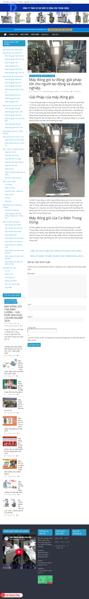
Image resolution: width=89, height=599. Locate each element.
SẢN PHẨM (35, 34)
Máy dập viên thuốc (12, 155)
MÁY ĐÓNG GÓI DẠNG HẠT (12, 53)
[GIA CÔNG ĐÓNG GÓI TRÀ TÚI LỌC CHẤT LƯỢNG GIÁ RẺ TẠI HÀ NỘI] (10, 499)
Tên (30, 304)
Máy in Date (9, 194)
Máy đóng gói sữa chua (13, 115)
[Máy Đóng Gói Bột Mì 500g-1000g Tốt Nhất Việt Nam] (10, 481)
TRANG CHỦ (13, 34)
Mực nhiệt (8, 287)
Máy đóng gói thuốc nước (14, 127)
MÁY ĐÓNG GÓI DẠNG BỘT (13, 50)
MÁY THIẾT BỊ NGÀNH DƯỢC (13, 149)
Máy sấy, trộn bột (11, 165)
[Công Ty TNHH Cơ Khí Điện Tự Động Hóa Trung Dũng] (5, 34)
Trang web (32, 327)
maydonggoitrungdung (52, 91)
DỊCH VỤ (45, 34)
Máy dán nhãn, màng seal (14, 191)
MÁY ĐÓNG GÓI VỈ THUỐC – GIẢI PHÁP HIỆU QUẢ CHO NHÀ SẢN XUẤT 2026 (57, 1)
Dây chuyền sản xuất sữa (14, 228)
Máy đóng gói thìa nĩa (12, 98)
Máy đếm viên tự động (13, 159)
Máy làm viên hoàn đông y (14, 162)
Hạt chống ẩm (10, 277)
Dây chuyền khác (11, 235)
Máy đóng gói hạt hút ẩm (14, 69)
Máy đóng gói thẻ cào (12, 95)
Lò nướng (8, 184)
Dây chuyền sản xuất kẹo (14, 241)
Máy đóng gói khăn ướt (13, 86)
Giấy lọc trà (9, 274)
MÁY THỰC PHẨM (9, 182)
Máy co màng (10, 188)
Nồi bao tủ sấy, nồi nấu (13, 178)
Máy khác (8, 201)
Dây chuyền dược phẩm (13, 231)
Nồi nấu (7, 198)
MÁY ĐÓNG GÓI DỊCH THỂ (12, 105)
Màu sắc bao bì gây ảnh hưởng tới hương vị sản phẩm (55, 250)
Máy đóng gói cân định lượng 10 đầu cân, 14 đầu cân (14, 215)
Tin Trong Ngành (35, 76)
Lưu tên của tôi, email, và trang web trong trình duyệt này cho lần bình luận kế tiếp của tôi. (56, 339)
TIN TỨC (55, 34)
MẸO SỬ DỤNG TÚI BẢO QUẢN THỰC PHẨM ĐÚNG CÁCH (57, 256)
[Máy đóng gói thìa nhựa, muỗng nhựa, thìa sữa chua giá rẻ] (10, 380)
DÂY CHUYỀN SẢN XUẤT (11, 222)
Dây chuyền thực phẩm (13, 225)
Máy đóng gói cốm (11, 62)
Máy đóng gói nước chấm (14, 112)
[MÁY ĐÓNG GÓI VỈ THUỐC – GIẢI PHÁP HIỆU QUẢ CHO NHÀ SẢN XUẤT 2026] (10, 360)
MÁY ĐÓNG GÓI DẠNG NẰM (13, 76)
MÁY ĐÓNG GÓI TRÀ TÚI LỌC (13, 137)
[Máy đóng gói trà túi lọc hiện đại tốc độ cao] (10, 399)
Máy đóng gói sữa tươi (13, 124)
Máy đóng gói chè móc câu (14, 59)
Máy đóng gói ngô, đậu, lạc (14, 73)
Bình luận (31, 273)
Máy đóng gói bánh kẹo (13, 79)
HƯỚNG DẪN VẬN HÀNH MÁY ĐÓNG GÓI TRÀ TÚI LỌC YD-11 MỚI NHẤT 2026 (13, 350)
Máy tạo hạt (9, 169)
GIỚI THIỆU (24, 34)
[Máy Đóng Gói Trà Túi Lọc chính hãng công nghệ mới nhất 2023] (10, 417)
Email (30, 317)
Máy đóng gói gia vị (12, 66)
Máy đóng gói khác (11, 102)
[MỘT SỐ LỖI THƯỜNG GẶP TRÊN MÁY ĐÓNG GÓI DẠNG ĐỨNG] (10, 460)
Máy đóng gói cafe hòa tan (14, 56)
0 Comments (77, 91)
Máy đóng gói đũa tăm (13, 83)
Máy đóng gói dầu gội (12, 108)
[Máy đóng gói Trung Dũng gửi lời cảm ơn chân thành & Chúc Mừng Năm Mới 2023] (10, 438)
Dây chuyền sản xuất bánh (14, 238)
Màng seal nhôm (11, 281)
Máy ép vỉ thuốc (10, 152)
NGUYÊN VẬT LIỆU (9, 268)
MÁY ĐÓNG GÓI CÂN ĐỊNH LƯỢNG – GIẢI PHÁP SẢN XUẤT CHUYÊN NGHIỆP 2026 (13, 313)
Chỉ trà (7, 271)
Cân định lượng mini (12, 210)
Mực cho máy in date (12, 284)
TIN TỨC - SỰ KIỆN (48, 76)
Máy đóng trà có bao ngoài (14, 140)
